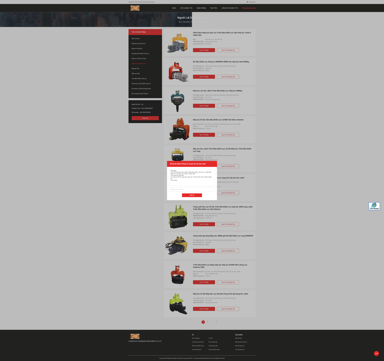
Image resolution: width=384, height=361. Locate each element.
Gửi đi (192, 195)
